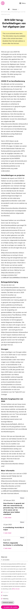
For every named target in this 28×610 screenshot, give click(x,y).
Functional (5, 592)
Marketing (5, 598)
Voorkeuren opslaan (8, 602)
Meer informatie (16, 588)
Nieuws (14, 9)
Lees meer (7, 517)
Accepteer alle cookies (11, 607)
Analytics (5, 595)
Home (8, 9)
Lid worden (6, 560)
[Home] (3, 3)
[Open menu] (23, 3)
